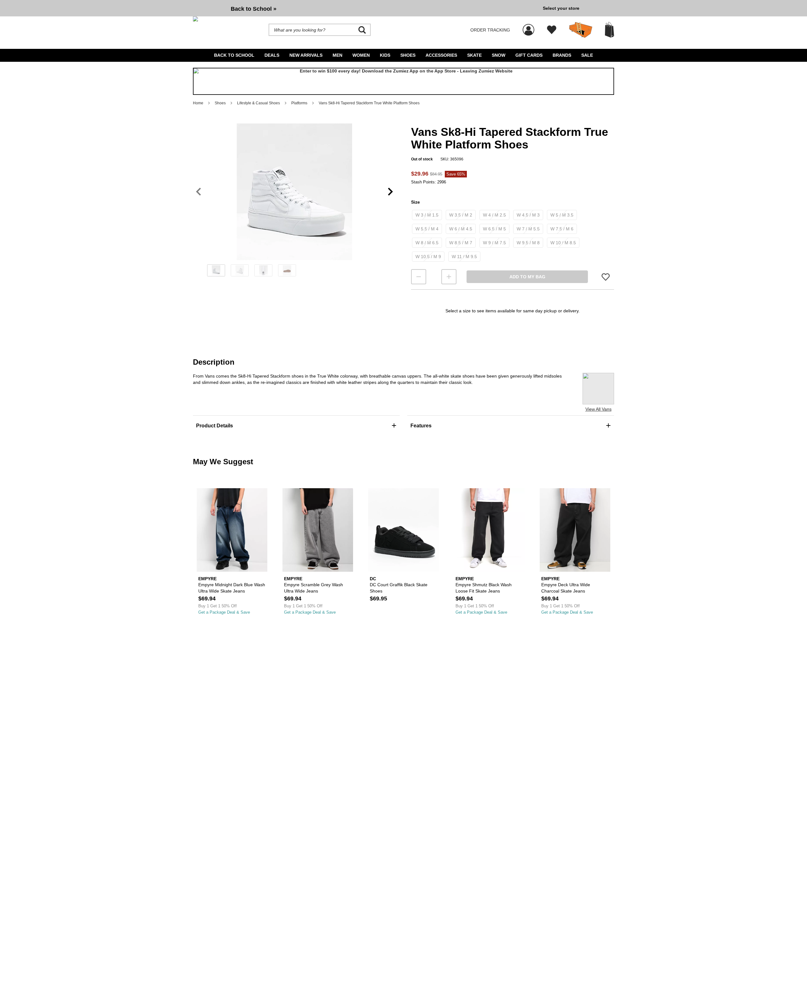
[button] (294, 191)
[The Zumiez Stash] (580, 30)
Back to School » (253, 9)
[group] (365, 8)
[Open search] (362, 30)
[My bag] (609, 29)
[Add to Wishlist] (605, 276)
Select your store (561, 8)
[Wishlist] (551, 30)
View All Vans (598, 409)
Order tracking (490, 29)
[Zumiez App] (403, 81)
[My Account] (528, 26)
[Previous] (198, 191)
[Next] (390, 191)
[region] (294, 202)
